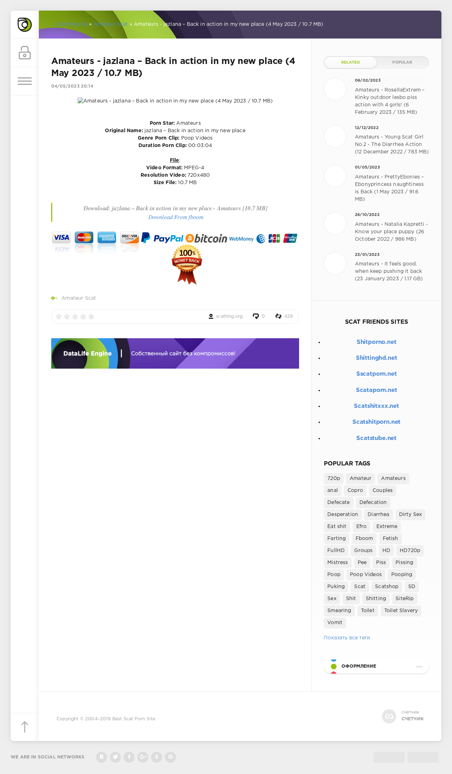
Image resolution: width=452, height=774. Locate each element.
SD (411, 587)
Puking (336, 587)
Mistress (337, 563)
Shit (351, 599)
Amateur (360, 478)
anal (332, 490)
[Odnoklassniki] (156, 757)
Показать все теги (347, 638)
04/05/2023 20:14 (72, 86)
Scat (359, 587)
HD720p (410, 551)
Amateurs (393, 478)
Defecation (373, 502)
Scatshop (386, 587)
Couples (383, 490)
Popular (402, 62)
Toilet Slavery (401, 611)
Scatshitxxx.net (376, 406)
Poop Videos (366, 575)
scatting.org (229, 316)
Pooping (401, 575)
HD (386, 551)
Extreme (386, 526)
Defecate (338, 502)
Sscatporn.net (376, 374)
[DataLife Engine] (25, 25)
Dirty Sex (410, 514)
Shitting (376, 599)
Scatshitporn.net (376, 422)
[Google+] (142, 757)
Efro (361, 526)
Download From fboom (175, 217)
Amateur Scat (78, 298)
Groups (363, 551)
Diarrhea (378, 514)
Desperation (342, 514)
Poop (333, 575)
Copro (355, 490)
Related (350, 62)
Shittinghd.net (376, 358)
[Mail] (170, 757)
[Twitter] (115, 757)
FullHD (336, 551)
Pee (362, 563)
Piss (381, 563)
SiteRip (405, 599)
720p (333, 478)
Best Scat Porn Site (133, 719)
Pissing (404, 563)
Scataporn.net (376, 390)
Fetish (390, 538)
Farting (336, 538)
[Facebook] (129, 757)
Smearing (339, 611)
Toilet (368, 611)
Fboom (364, 538)
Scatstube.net (376, 438)
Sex (332, 599)
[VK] (101, 757)
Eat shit (336, 526)
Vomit (335, 623)
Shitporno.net (377, 342)
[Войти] (25, 53)
